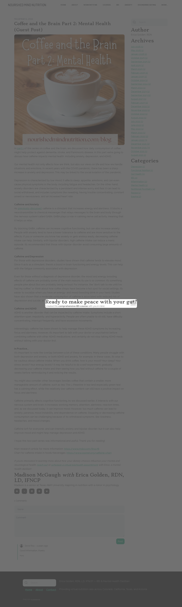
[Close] (133, 303)
